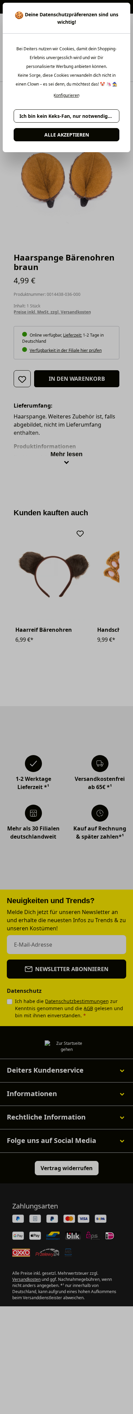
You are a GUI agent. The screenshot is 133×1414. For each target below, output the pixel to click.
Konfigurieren (66, 95)
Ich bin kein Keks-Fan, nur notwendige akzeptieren (69, 116)
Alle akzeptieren (66, 134)
